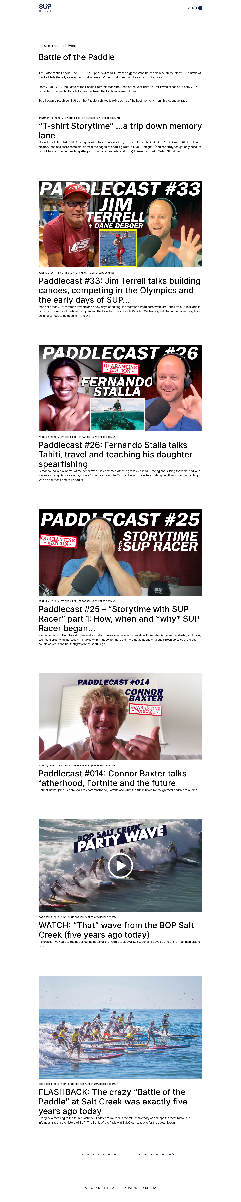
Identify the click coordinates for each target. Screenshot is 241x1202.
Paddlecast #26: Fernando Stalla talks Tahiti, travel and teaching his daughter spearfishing (115, 454)
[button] (120, 224)
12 (126, 1154)
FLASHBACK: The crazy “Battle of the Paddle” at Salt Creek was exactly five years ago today (113, 1101)
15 (144, 1154)
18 (163, 1154)
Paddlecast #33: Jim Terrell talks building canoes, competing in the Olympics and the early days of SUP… (120, 290)
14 (138, 1154)
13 (132, 1154)
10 (114, 1154)
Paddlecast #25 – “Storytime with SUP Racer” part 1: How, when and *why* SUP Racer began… (119, 618)
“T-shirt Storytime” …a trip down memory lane (120, 130)
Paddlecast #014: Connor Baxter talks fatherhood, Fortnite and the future (113, 778)
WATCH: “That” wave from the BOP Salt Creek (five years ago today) (116, 930)
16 (151, 1154)
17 (157, 1154)
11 (120, 1154)
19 (169, 1154)
